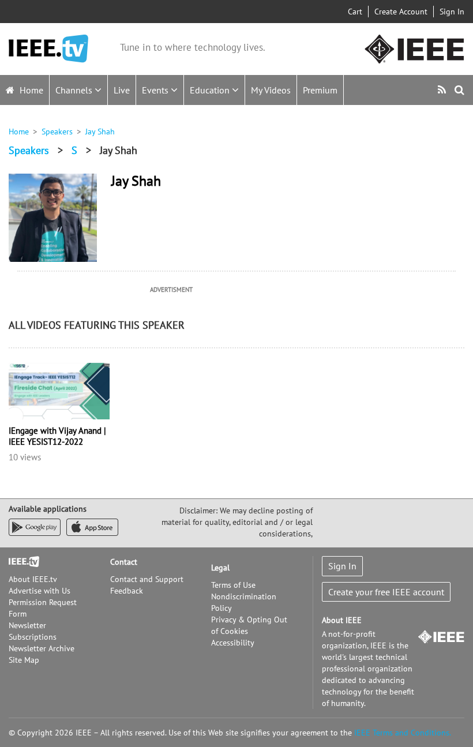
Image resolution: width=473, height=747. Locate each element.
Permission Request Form (43, 608)
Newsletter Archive (41, 648)
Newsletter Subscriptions (33, 631)
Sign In (452, 11)
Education (211, 90)
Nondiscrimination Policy (243, 602)
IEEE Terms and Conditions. (402, 732)
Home (30, 90)
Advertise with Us (39, 590)
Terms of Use (233, 585)
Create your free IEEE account (386, 592)
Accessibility (232, 642)
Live (122, 90)
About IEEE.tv (33, 579)
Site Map (24, 660)
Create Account (400, 11)
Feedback (126, 590)
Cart (355, 11)
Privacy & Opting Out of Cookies (249, 625)
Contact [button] (123, 562)
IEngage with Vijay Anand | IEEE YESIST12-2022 (57, 436)
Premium (320, 90)
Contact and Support (146, 579)
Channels (75, 90)
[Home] (48, 49)
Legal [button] (220, 567)
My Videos (271, 90)
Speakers (57, 131)
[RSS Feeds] (443, 89)
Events (156, 90)
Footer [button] (20, 562)
